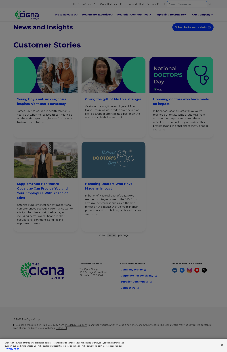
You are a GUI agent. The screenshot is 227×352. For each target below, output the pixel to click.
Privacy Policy (12, 348)
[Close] (222, 344)
